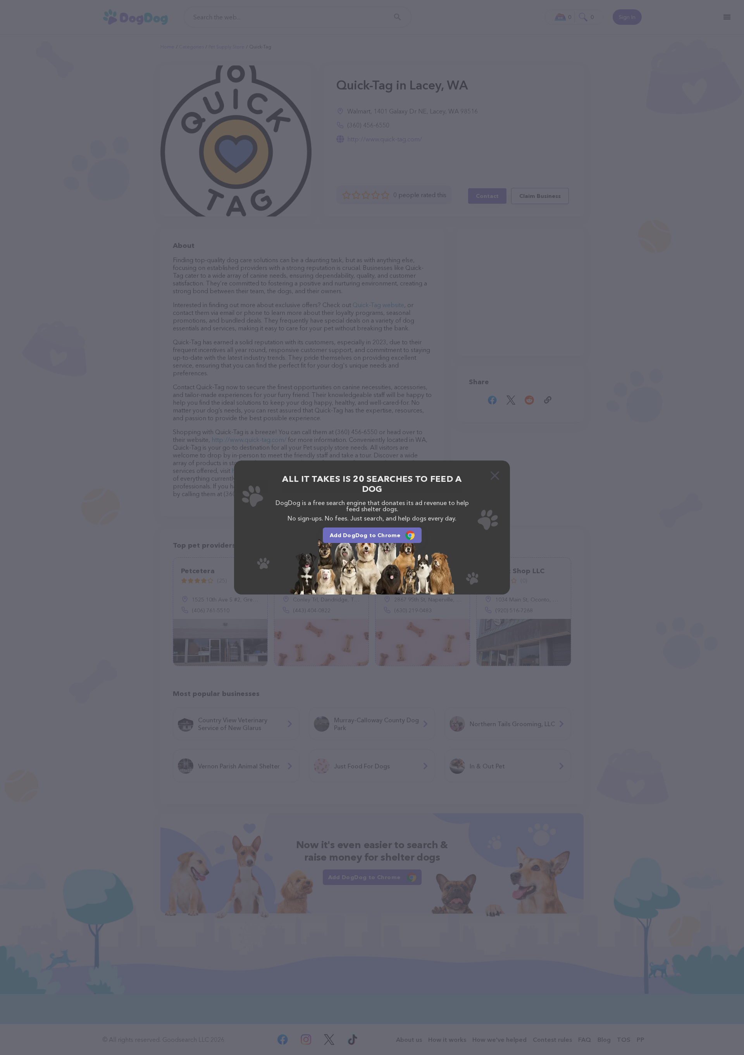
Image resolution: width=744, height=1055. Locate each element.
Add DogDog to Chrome (365, 535)
